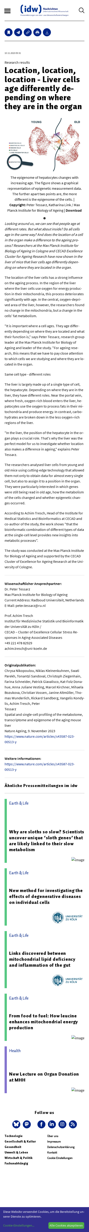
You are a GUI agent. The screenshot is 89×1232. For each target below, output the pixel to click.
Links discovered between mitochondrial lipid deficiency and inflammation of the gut (42, 959)
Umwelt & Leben (16, 1152)
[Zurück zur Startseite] (44, 10)
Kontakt (52, 1152)
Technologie (14, 1136)
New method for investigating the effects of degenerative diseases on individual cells (46, 896)
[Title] (28, 32)
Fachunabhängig (16, 1163)
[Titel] (9, 32)
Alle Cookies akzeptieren (66, 1225)
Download (74, 210)
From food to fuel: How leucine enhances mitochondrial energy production (43, 1021)
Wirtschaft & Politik (18, 1158)
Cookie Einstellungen (60, 1158)
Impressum (54, 1141)
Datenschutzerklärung (61, 1147)
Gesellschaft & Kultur (20, 1141)
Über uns (52, 1136)
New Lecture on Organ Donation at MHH (44, 1077)
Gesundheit (13, 1147)
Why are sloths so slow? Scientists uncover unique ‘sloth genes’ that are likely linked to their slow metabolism (46, 840)
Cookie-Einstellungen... (18, 1225)
